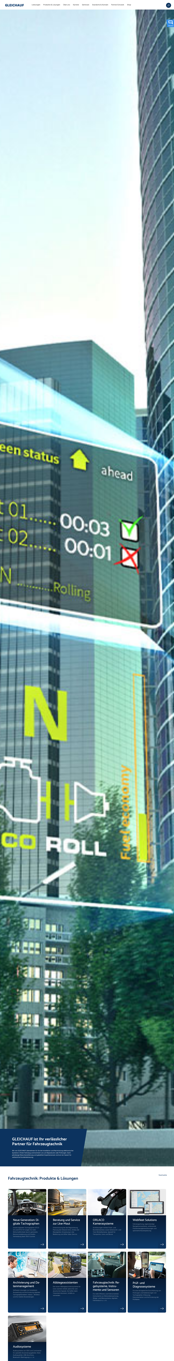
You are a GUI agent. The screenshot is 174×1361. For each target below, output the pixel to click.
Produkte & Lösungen (51, 5)
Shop (129, 5)
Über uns (66, 5)
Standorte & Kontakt (100, 5)
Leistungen (36, 5)
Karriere (76, 5)
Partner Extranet (117, 5)
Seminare (85, 5)
